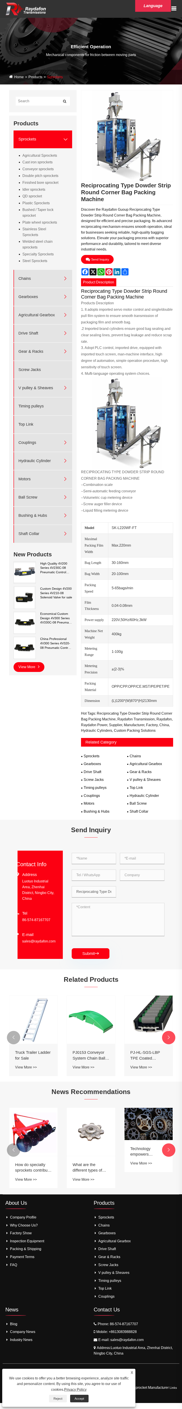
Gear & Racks (30, 351)
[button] (13, 1037)
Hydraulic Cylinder (34, 461)
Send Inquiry (100, 259)
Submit (90, 953)
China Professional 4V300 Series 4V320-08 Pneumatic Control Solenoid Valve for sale (56, 643)
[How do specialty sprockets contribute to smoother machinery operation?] (33, 1132)
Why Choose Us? (24, 1225)
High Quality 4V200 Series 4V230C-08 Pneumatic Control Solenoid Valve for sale (56, 568)
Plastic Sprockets (36, 203)
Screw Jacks (29, 369)
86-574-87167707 (36, 920)
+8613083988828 (123, 1332)
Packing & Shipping (25, 1249)
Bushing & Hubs (32, 515)
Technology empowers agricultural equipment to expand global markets (142, 1151)
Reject (57, 1398)
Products (35, 77)
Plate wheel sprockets (39, 222)
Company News (22, 1332)
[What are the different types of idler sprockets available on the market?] (91, 1132)
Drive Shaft (28, 333)
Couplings (27, 442)
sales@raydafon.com (38, 941)
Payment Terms (22, 1257)
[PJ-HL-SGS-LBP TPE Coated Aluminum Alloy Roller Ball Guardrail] (149, 1020)
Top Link (25, 424)
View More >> (26, 1067)
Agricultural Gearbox (36, 315)
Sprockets (55, 77)
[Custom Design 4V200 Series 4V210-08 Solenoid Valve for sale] (25, 597)
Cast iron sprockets (37, 162)
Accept (79, 1398)
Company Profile (23, 1217)
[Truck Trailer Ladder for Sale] (33, 1020)
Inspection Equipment (27, 1241)
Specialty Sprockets (38, 254)
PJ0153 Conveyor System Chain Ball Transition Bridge (89, 1055)
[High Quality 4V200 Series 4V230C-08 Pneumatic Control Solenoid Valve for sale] (25, 572)
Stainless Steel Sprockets (34, 232)
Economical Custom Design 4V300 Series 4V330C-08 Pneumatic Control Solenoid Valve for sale (56, 618)
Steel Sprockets (34, 261)
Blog (13, 1324)
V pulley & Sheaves (35, 388)
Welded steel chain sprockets (37, 244)
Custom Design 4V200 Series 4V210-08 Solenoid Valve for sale (56, 593)
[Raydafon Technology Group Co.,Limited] (25, 8)
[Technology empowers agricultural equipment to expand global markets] (149, 1124)
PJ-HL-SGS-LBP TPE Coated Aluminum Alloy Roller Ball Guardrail (148, 1055)
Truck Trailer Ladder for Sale (33, 1055)
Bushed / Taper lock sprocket (37, 212)
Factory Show (21, 1233)
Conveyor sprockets (38, 169)
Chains (24, 278)
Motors (24, 479)
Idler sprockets (33, 189)
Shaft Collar (28, 533)
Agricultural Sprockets (39, 155)
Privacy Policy (75, 1389)
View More (27, 667)
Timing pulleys (31, 406)
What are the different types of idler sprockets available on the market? (87, 1167)
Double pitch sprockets (40, 176)
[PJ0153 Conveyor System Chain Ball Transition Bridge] (91, 1020)
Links (173, 1387)
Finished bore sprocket (40, 182)
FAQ (13, 1265)
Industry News (21, 1340)
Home (19, 77)
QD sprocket (32, 196)
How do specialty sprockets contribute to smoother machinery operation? (33, 1167)
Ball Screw (27, 497)
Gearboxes (28, 297)
